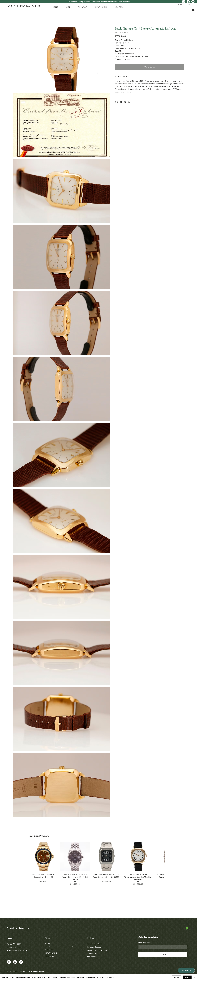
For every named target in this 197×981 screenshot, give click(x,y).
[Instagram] (183, 1)
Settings (176, 977)
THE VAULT (49, 950)
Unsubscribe (92, 957)
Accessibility (92, 953)
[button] (70, 7)
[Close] (194, 977)
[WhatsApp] (116, 102)
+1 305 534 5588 (183, 5)
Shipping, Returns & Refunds (97, 950)
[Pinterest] (125, 102)
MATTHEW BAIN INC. (24, 6)
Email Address (144, 943)
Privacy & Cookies (94, 947)
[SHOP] (73, 946)
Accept (187, 977)
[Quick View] (43, 856)
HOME (47, 944)
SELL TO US (49, 956)
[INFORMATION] (73, 953)
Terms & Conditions (94, 944)
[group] (97, 863)
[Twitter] (129, 102)
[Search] (136, 6)
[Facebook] (188, 1)
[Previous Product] (25, 856)
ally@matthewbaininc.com (17, 950)
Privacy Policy (109, 977)
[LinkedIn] (192, 1)
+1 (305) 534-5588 (14, 947)
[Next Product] (168, 856)
